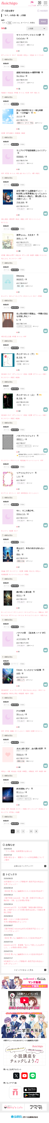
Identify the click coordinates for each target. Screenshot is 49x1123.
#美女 (25, 374)
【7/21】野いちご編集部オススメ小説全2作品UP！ (24, 954)
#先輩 (19, 771)
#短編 (3, 571)
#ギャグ (12, 296)
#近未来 (19, 55)
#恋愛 (3, 133)
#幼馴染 (17, 133)
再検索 (43, 22)
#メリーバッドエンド (16, 574)
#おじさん (4, 258)
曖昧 (18, 554)
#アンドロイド (6, 55)
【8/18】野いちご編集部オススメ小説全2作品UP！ (24, 891)
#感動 (37, 255)
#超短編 (23, 460)
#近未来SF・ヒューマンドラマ (11, 690)
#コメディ (4, 296)
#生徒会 (10, 93)
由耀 (18, 673)
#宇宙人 (12, 812)
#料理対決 (24, 493)
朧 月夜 (19, 357)
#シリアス (19, 296)
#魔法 (22, 219)
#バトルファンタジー (32, 615)
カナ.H (19, 116)
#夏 (9, 771)
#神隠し (25, 771)
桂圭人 (19, 595)
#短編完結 (4, 693)
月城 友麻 (20, 202)
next (36, 831)
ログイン (39, 5)
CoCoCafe (20, 38)
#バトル (21, 93)
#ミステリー (13, 258)
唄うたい (19, 792)
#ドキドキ (43, 255)
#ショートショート (33, 460)
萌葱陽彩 (19, 157)
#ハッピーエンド (7, 612)
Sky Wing (20, 76)
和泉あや (19, 755)
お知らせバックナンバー (23, 866)
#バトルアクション (31, 612)
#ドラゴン (4, 222)
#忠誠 (32, 55)
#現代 (37, 173)
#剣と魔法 (4, 219)
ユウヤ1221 (21, 639)
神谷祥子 (19, 279)
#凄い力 (36, 93)
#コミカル (4, 615)
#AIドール (42, 690)
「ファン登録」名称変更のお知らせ (18, 851)
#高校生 (31, 771)
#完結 (27, 574)
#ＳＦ (14, 55)
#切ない (26, 55)
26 (31, 831)
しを (18, 476)
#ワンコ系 (25, 255)
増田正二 (19, 439)
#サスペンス (27, 296)
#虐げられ (43, 615)
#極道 (23, 133)
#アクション (37, 374)
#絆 (45, 771)
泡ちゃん (19, 714)
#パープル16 (39, 55)
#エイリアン (27, 173)
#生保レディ (43, 809)
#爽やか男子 (10, 255)
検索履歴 (44, 11)
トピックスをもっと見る (23, 970)
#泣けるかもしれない (30, 690)
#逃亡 (45, 374)
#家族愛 (21, 693)
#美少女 (18, 255)
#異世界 (12, 219)
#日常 (27, 93)
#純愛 (32, 255)
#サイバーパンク (35, 219)
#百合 (3, 809)
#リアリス (4, 493)
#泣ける (32, 571)
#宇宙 (7, 173)
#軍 (33, 173)
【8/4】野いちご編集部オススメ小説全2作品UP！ (23, 938)
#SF (31, 93)
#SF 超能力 (10, 133)
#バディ (19, 809)
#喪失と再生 (13, 693)
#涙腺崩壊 (4, 574)
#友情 (28, 731)
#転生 (17, 219)
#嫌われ (41, 612)
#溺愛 (17, 812)
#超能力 (4, 93)
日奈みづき (20, 514)
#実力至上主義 (6, 336)
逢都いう (19, 238)
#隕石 (13, 377)
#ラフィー (12, 493)
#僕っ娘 (19, 173)
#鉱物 (17, 377)
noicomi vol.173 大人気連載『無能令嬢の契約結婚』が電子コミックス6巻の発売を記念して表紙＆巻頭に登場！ (24, 909)
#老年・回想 (29, 693)
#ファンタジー (34, 493)
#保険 (25, 809)
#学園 (16, 93)
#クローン (39, 731)
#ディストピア (33, 809)
